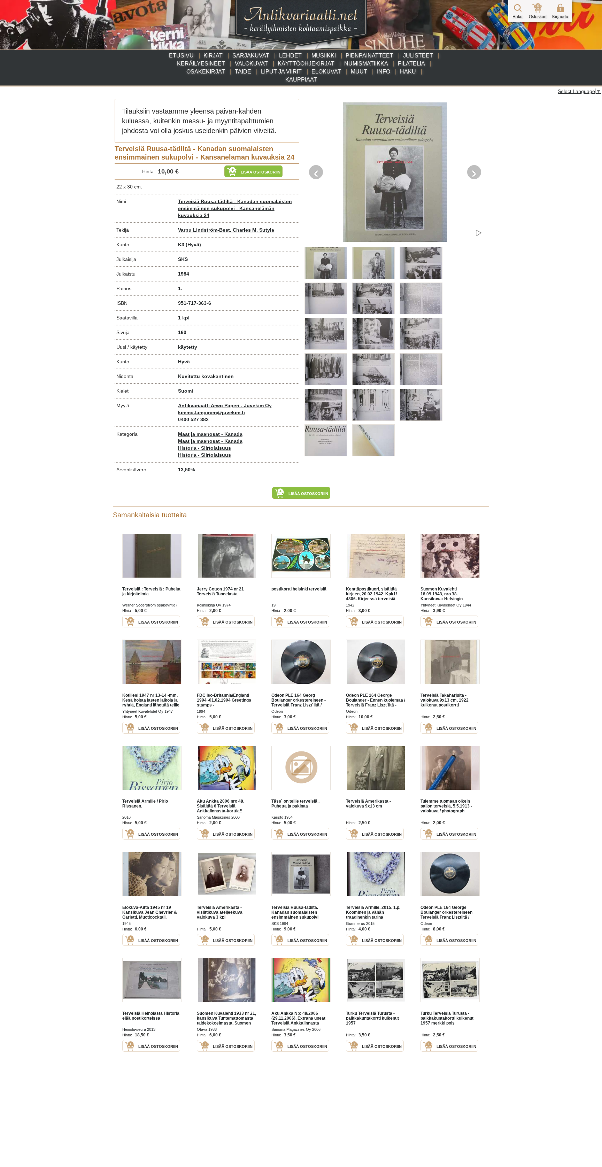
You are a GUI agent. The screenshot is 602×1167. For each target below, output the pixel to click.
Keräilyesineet (201, 64)
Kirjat (213, 56)
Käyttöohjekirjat (306, 64)
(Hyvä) (193, 244)
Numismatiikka (366, 64)
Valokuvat (251, 64)
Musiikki (323, 56)
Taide (243, 72)
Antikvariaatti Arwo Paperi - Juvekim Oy (225, 405)
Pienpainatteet (369, 56)
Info (383, 72)
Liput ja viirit (281, 72)
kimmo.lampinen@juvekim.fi (211, 412)
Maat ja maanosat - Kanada (210, 434)
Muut (359, 72)
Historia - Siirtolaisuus (204, 448)
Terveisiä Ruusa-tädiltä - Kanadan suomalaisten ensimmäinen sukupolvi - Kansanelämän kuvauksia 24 (235, 208)
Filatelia (411, 64)
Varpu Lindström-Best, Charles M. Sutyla (226, 230)
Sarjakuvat (250, 56)
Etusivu (181, 56)
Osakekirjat (205, 72)
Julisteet (418, 56)
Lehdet (290, 56)
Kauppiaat (301, 80)
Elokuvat (326, 72)
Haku (408, 72)
